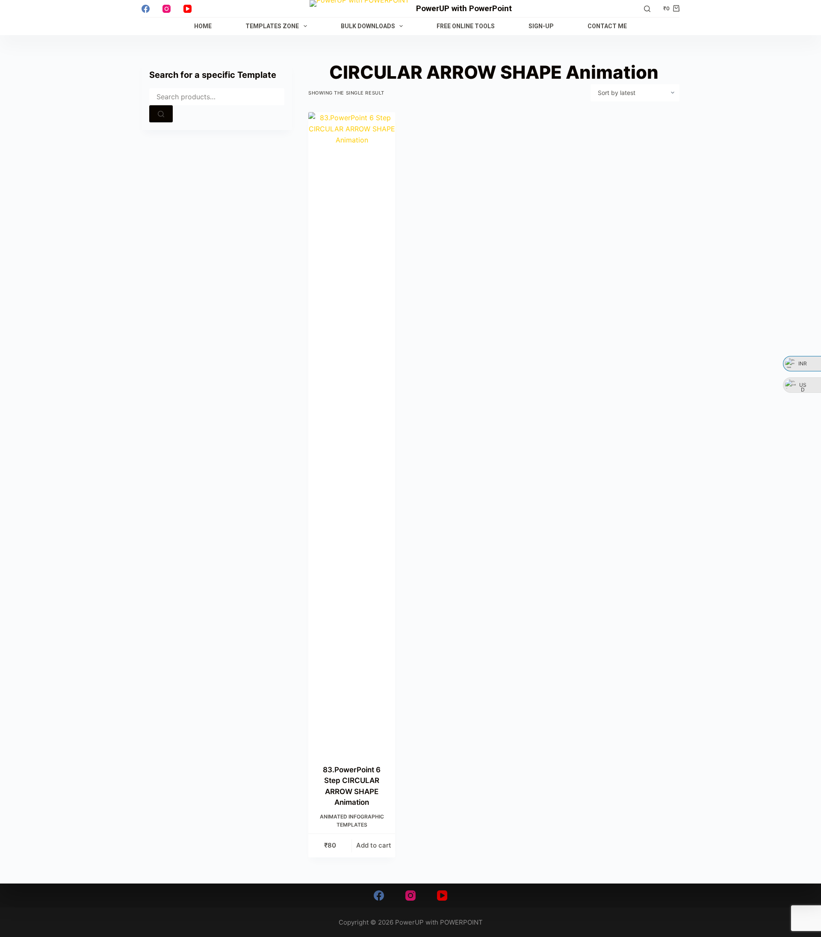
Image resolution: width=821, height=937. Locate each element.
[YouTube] (187, 9)
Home (203, 26)
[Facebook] (146, 9)
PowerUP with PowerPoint (464, 8)
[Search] (647, 9)
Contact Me (607, 26)
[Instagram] (166, 9)
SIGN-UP (541, 26)
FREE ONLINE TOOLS (466, 26)
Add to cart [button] (373, 845)
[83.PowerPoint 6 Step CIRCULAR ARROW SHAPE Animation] (352, 433)
